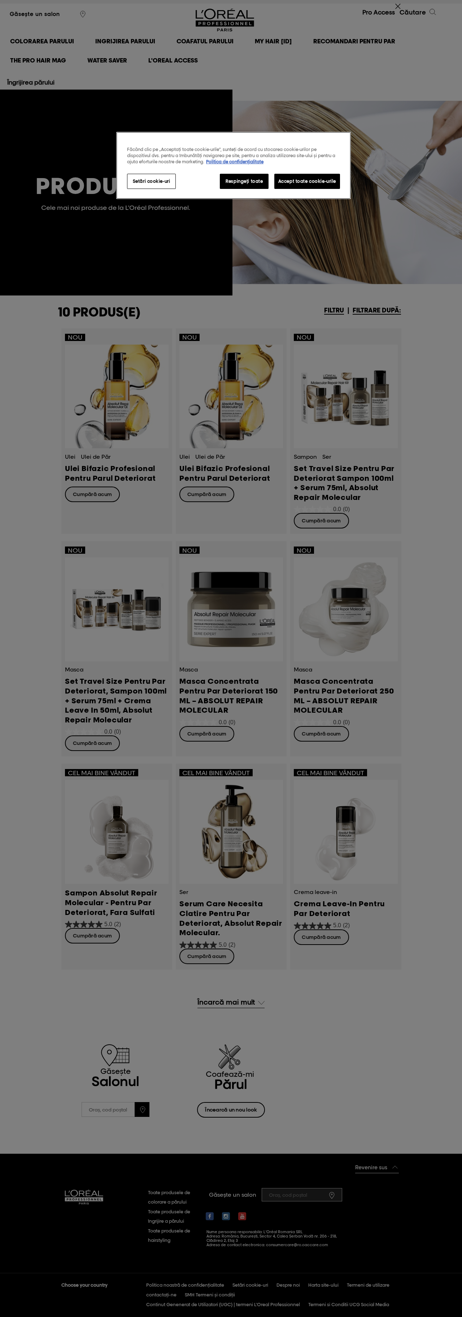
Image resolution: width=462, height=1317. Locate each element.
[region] (233, 165)
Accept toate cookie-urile (307, 181)
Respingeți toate (244, 181)
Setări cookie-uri (151, 181)
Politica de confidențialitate (234, 161)
